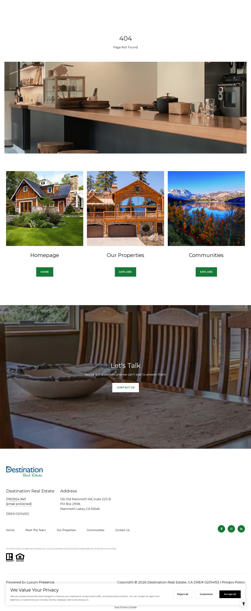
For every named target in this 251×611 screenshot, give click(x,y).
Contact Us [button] (126, 387)
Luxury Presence (40, 582)
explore (125, 272)
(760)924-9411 (16, 499)
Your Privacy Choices (125, 606)
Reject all (182, 594)
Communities (95, 530)
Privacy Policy (233, 582)
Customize (206, 594)
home (45, 272)
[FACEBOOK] (221, 529)
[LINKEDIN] (241, 529)
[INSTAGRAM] (231, 529)
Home (10, 530)
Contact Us (122, 530)
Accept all (230, 594)
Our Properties (66, 530)
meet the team (35, 530)
